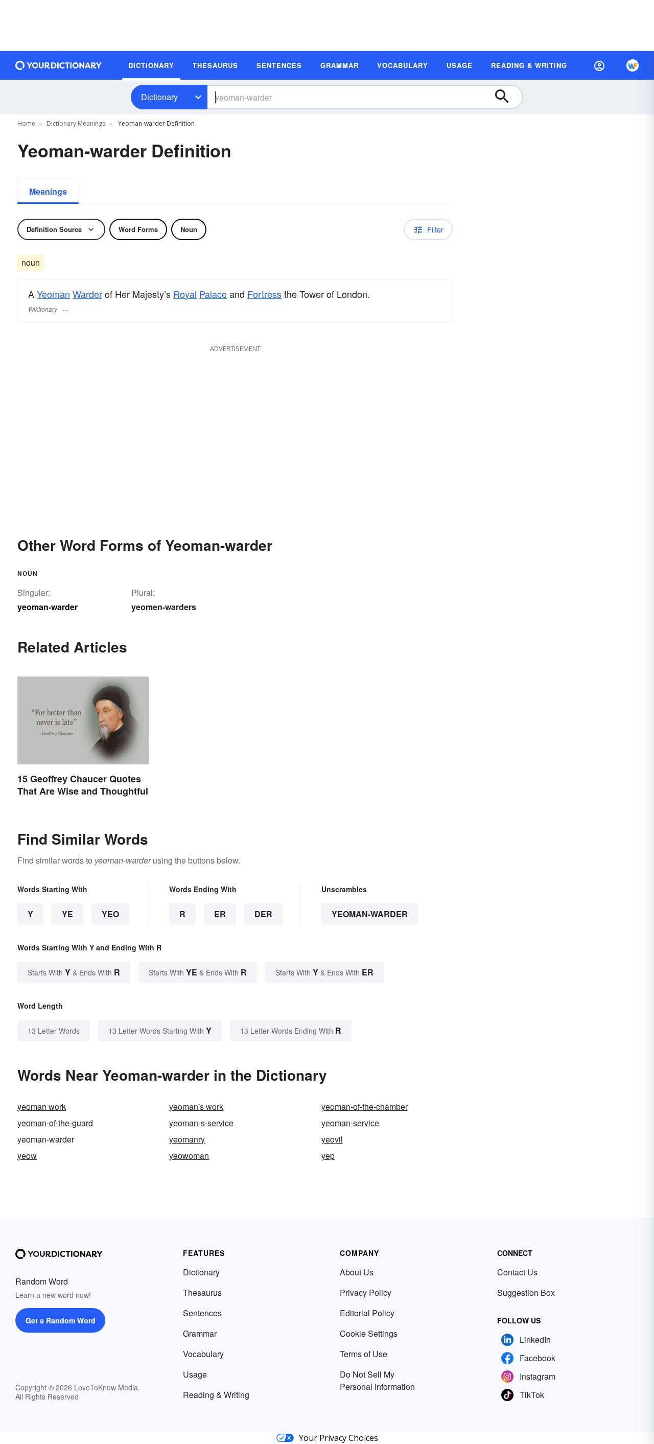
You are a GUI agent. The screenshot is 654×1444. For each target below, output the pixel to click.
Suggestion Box (526, 1292)
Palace (213, 293)
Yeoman (53, 293)
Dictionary (159, 97)
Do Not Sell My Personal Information (377, 1380)
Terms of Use (363, 1354)
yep (328, 1155)
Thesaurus (202, 1292)
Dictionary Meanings (75, 123)
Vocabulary (203, 1354)
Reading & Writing (216, 1395)
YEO (110, 914)
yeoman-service (350, 1123)
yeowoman (189, 1155)
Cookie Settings (369, 1333)
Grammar (200, 1333)
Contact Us (517, 1272)
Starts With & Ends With (74, 972)
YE (67, 914)
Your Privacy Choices (338, 1437)
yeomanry (187, 1139)
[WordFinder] (632, 65)
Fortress (264, 293)
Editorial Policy (367, 1313)
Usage (195, 1374)
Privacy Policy (365, 1292)
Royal (185, 293)
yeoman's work (196, 1106)
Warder (87, 293)
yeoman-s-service (201, 1123)
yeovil (332, 1139)
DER (263, 914)
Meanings (48, 191)
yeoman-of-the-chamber (364, 1106)
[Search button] (507, 97)
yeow (27, 1155)
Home (26, 123)
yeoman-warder (370, 914)
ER (220, 914)
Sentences (202, 1313)
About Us (356, 1272)
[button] (599, 65)
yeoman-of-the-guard (55, 1123)
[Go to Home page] (58, 65)
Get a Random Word (61, 1320)
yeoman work (41, 1106)
